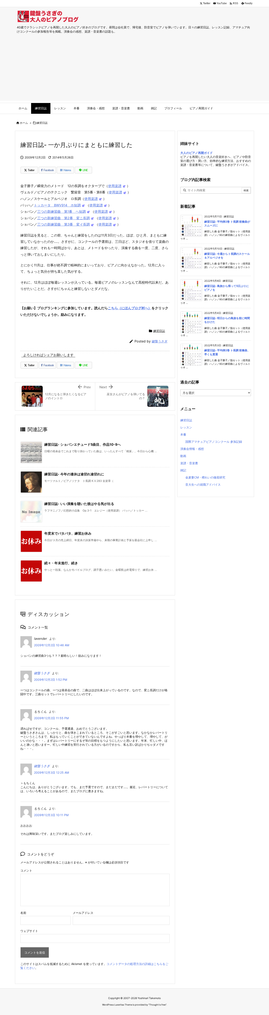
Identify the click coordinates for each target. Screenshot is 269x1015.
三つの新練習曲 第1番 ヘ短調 (61, 211)
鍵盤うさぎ (159, 341)
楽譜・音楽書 (189, 463)
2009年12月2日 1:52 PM (50, 679)
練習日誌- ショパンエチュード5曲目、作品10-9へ (82, 444)
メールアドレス (83, 913)
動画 (183, 456)
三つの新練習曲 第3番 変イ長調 (63, 224)
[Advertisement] (134, 71)
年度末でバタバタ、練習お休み (67, 533)
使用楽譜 (114, 186)
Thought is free (157, 1004)
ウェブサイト (29, 931)
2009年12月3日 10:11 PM (51, 815)
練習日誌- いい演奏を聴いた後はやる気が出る (79, 504)
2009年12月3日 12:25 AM (51, 772)
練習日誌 (42, 122)
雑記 (183, 470)
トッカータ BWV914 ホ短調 (57, 205)
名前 (23, 913)
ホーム (24, 122)
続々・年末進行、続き (61, 563)
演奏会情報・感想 (192, 449)
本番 (183, 434)
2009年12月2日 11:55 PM (51, 718)
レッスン (186, 427)
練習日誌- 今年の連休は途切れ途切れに (74, 474)
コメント (26, 870)
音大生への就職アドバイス (203, 484)
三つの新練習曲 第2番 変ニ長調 (63, 218)
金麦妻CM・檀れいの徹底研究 (205, 477)
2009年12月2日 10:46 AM (51, 645)
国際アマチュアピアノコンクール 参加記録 (213, 441)
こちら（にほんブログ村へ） (130, 308)
